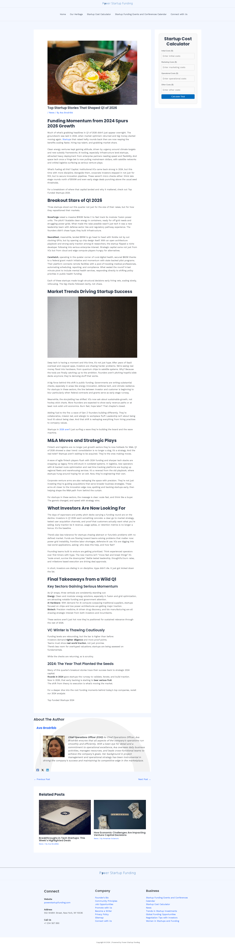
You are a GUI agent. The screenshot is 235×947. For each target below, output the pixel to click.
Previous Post (42, 779)
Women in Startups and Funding (162, 921)
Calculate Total (178, 96)
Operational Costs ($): (170, 73)
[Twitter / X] (42, 770)
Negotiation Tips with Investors (161, 917)
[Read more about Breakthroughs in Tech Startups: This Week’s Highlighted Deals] (65, 817)
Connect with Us (103, 921)
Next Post (144, 779)
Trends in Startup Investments (161, 911)
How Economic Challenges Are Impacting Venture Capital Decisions (120, 834)
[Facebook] (37, 770)
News (51, 112)
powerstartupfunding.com (57, 902)
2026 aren (64, 429)
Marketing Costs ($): (169, 62)
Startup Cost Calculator (158, 904)
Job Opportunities (104, 904)
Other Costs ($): (167, 85)
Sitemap (99, 917)
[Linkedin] (47, 770)
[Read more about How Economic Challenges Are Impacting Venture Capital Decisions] (120, 814)
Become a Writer (103, 911)
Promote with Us (103, 907)
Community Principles (106, 901)
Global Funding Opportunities (161, 914)
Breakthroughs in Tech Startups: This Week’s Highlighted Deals (62, 839)
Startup (66, 139)
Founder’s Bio (102, 897)
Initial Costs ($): (167, 51)
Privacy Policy (102, 914)
